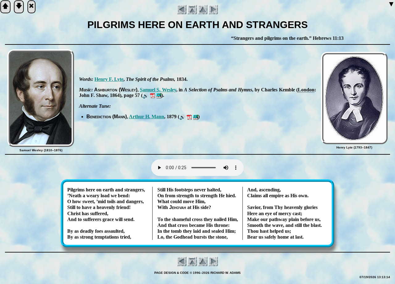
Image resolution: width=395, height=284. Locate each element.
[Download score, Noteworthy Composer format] (158, 95)
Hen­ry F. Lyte (108, 79)
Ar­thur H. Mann (146, 116)
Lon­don (306, 89)
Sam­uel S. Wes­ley (158, 89)
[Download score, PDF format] (152, 95)
